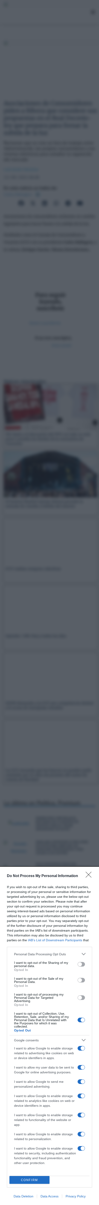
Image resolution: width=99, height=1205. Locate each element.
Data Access (49, 1196)
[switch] (81, 964)
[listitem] (49, 954)
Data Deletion (23, 1196)
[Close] (90, 876)
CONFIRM (29, 1180)
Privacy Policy (76, 1196)
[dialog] (49, 1036)
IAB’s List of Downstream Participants (55, 940)
